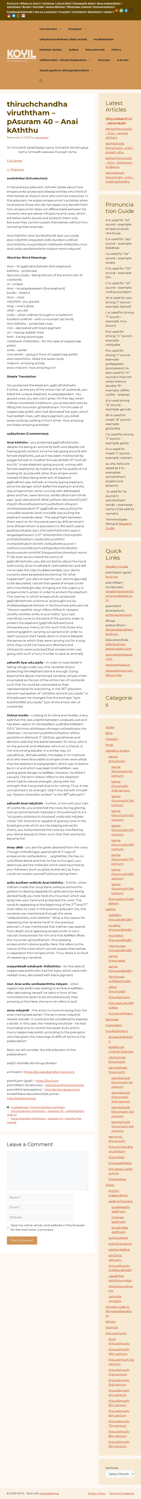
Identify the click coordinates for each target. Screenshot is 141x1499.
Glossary (104, 60)
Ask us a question (46, 11)
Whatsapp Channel (79, 6)
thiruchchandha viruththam (47, 1107)
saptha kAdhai (119, 1249)
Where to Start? (30, 3)
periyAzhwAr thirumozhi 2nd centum (120, 1097)
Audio (110, 727)
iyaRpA (73, 49)
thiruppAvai (117, 1179)
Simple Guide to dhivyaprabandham (119, 1311)
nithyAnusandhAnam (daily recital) (63, 39)
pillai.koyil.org (115, 644)
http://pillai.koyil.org (21, 1098)
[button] (41, 81)
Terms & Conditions (121, 1493)
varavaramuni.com (119, 670)
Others (116, 49)
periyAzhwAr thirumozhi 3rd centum (122, 1112)
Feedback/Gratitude (19, 11)
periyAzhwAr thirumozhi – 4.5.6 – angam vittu (120, 148)
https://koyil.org (47, 1080)
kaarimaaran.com (119, 648)
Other (110, 1185)
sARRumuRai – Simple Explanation (63, 60)
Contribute (79, 11)
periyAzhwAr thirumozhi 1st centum (122, 1082)
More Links (114, 675)
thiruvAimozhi (95, 49)
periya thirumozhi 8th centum (122, 874)
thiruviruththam (121, 1013)
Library (108, 11)
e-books (123, 60)
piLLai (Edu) (64, 3)
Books (27, 6)
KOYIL (21, 53)
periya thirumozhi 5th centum (122, 830)
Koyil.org (12, 3)
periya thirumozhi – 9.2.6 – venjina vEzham (119, 133)
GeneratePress (49, 1493)
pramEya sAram (120, 1243)
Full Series (14, 160)
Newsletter (95, 11)
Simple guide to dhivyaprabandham (64, 70)
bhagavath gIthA (84, 3)
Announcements (103, 6)
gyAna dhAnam (55, 6)
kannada (112, 1019)
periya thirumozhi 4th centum (122, 815)
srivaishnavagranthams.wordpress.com (120, 596)
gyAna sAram (118, 1238)
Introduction (48, 29)
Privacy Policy (97, 1493)
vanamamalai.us (118, 664)
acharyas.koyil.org (119, 615)
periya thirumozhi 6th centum (122, 845)
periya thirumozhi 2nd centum (120, 786)
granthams (14, 6)
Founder (64, 11)
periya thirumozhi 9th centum (122, 889)
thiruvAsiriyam (119, 997)
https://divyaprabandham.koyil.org (49, 1072)
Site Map (38, 6)
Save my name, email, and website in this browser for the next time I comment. (48, 1227)
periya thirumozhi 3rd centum (122, 801)
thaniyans (75, 29)
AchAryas (49, 3)
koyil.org (112, 576)
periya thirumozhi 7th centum (122, 859)
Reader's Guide (117, 566)
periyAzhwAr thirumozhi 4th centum (122, 1126)
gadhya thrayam (121, 1201)
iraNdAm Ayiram (51, 49)
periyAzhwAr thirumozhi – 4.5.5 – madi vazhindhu (120, 177)
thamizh (112, 1327)
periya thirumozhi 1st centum (122, 771)
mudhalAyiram (104, 39)
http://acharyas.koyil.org (62, 1089)
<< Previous (15, 169)
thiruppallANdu (120, 1163)
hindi (109, 745)
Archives (112, 1468)
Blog (109, 733)
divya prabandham (108, 3)
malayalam (114, 1025)
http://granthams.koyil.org (64, 1085)
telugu (111, 1321)
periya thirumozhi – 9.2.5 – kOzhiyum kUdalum (119, 162)
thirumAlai (116, 1157)
